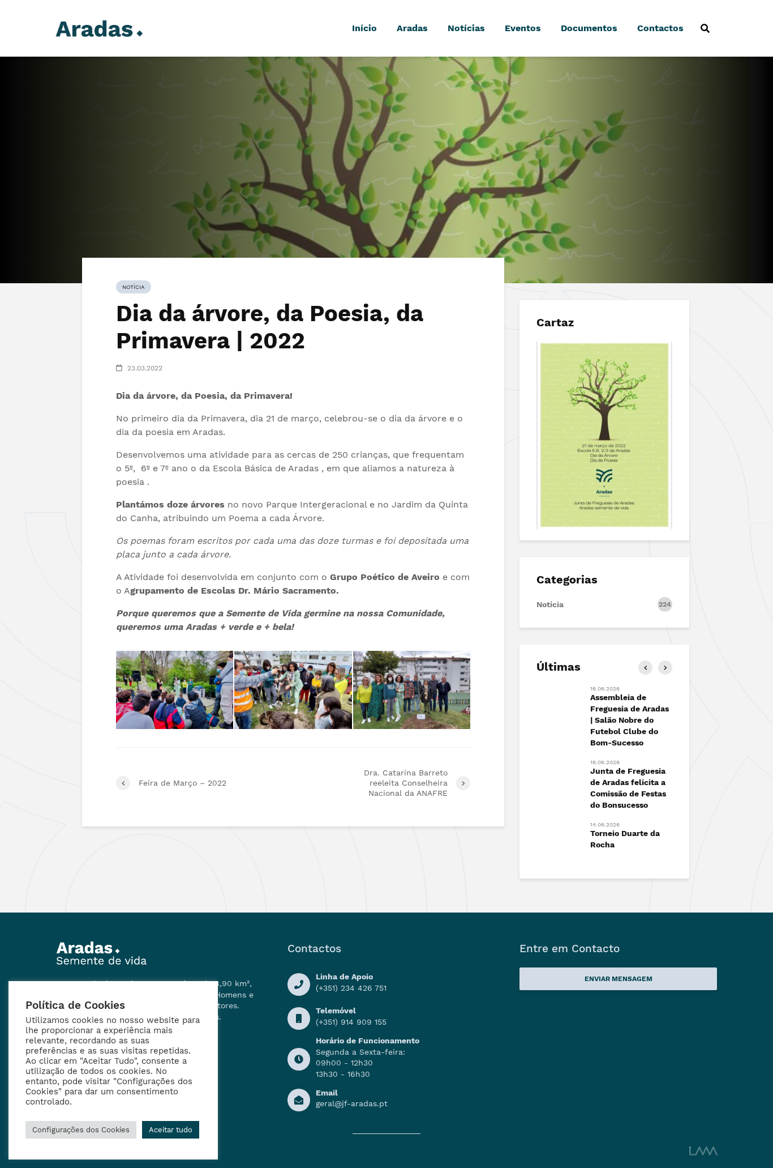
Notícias (466, 28)
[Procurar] (705, 28)
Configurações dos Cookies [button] (81, 1130)
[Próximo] (665, 667)
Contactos (660, 28)
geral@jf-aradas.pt (352, 1103)
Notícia (133, 287)
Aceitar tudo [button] (170, 1130)
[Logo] (99, 27)
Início (364, 28)
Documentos (589, 28)
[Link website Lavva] (703, 1150)
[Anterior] (645, 667)
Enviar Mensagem (618, 979)
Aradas (412, 28)
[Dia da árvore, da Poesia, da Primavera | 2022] (174, 690)
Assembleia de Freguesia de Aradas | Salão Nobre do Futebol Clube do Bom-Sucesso (629, 720)
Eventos (523, 28)
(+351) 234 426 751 (351, 987)
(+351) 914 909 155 (351, 1021)
